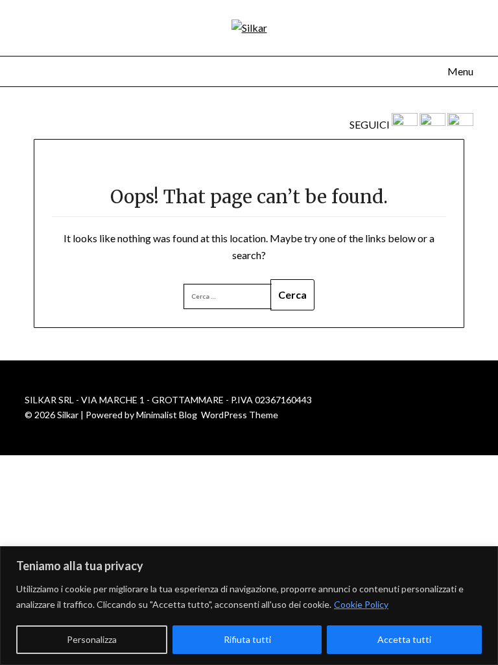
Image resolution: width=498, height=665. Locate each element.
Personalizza (92, 639)
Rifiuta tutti (247, 639)
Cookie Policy (361, 604)
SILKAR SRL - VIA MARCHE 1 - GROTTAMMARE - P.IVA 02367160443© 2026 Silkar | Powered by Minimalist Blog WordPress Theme (168, 407)
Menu (460, 71)
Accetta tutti (404, 639)
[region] (249, 605)
